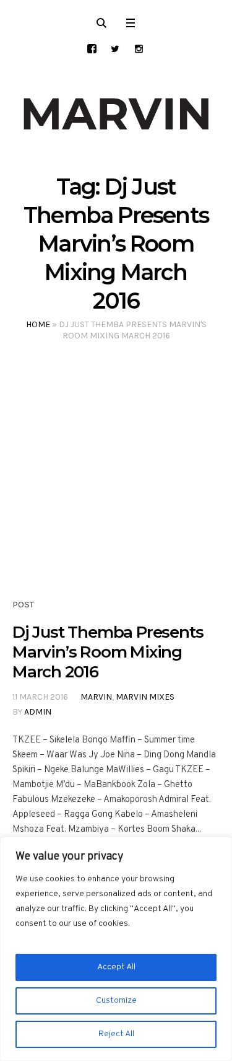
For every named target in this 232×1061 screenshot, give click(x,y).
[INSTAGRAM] (139, 48)
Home (38, 324)
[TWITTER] (115, 48)
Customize (116, 1000)
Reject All (116, 1034)
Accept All (116, 967)
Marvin (96, 697)
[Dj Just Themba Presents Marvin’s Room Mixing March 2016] (116, 482)
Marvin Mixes (145, 697)
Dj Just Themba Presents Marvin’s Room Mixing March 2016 (107, 652)
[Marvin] (116, 114)
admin (37, 712)
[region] (116, 949)
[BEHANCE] (92, 48)
